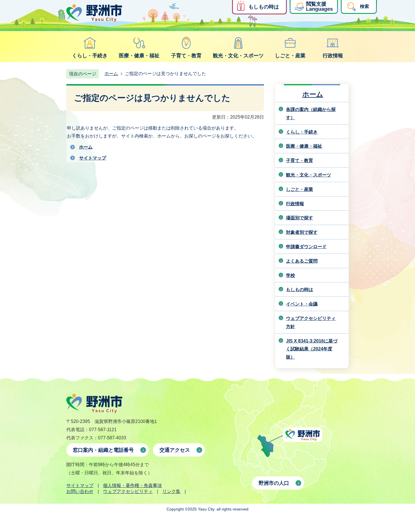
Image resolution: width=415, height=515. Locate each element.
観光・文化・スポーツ (238, 55)
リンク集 (171, 491)
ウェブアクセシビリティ (128, 491)
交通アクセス (175, 450)
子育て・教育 (186, 55)
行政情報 (333, 55)
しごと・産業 (290, 55)
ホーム (111, 73)
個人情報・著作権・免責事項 (132, 485)
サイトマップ (92, 158)
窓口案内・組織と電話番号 (103, 450)
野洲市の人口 (274, 483)
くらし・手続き (90, 55)
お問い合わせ (79, 491)
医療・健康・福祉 (139, 55)
